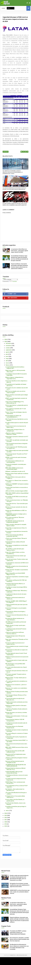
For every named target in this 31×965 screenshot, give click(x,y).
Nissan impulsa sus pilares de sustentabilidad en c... (13, 416)
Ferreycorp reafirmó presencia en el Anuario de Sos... (14, 643)
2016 (5, 824)
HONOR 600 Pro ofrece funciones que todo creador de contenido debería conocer (19, 892)
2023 (5, 815)
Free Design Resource (22, 955)
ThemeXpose (12, 955)
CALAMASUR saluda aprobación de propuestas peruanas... (14, 521)
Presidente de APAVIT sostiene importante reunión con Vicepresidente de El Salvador (18, 932)
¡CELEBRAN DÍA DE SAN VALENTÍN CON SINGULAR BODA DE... (15, 765)
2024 (5, 813)
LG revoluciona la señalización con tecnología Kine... (14, 461)
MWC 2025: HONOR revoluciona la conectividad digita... (14, 468)
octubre (8, 347)
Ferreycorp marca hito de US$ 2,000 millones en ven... (14, 751)
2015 (5, 826)
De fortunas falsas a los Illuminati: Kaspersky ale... (14, 727)
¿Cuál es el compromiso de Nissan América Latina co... (14, 633)
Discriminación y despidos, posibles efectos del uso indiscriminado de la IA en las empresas (19, 939)
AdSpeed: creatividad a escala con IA (15, 471)
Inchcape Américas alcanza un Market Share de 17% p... (15, 769)
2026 (5, 339)
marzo (7, 363)
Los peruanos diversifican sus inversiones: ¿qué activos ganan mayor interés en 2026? (19, 250)
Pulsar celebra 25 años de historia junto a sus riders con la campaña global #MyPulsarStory (15, 204)
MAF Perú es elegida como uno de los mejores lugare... (15, 392)
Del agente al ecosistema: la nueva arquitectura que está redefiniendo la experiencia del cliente (12, 172)
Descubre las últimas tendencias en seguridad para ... (14, 619)
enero (7, 810)
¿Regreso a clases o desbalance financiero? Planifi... (13, 433)
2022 (5, 817)
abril (7, 360)
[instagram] (29, 3)
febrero (8, 365)
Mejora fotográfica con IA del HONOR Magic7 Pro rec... (15, 574)
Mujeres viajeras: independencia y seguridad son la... (14, 378)
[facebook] (27, 3)
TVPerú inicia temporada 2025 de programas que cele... (14, 535)
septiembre (9, 350)
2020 (5, 822)
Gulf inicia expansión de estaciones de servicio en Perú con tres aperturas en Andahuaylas (14, 188)
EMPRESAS (5, 151)
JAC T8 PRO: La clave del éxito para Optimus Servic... (14, 549)
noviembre (9, 345)
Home (3, 8)
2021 (5, 819)
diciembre (8, 343)
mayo (7, 358)
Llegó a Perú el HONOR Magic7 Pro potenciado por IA (14, 402)
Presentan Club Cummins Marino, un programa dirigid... (15, 584)
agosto (8, 352)
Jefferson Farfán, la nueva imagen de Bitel (16, 491)
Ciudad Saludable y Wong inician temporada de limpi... (13, 772)
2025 (5, 341)
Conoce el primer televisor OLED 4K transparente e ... (14, 720)
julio (7, 354)
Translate (14, 281)
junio (7, 356)
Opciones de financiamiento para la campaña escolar (14, 762)
